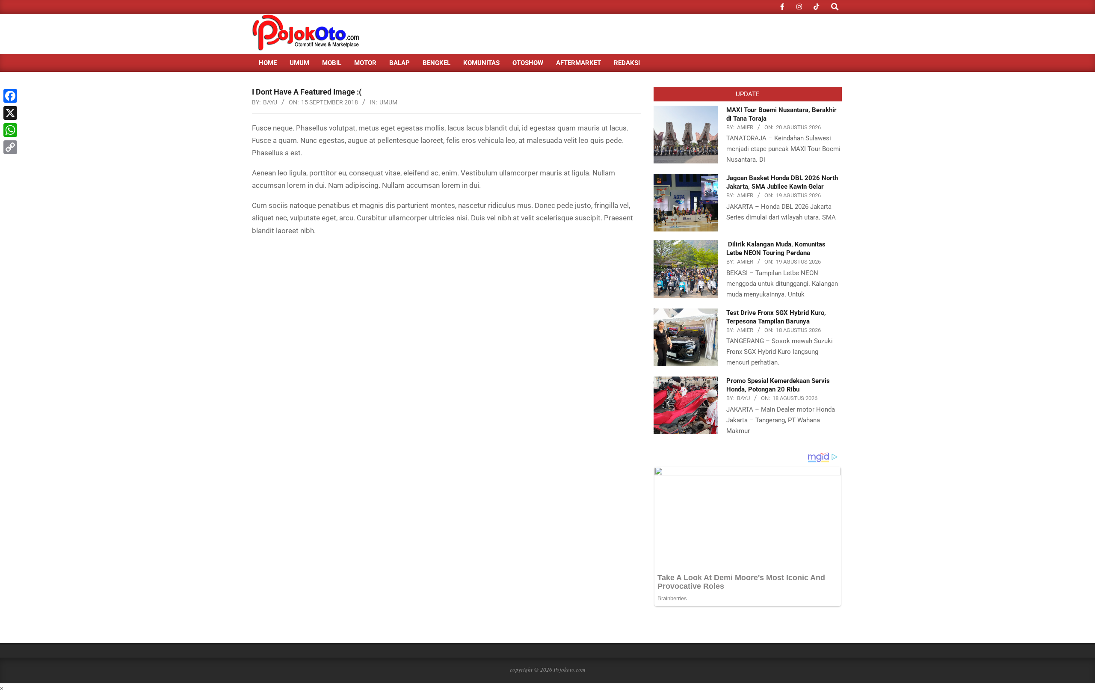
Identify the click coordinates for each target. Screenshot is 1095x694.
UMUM (388, 102)
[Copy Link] (10, 147)
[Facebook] (10, 95)
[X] (10, 113)
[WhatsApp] (10, 130)
